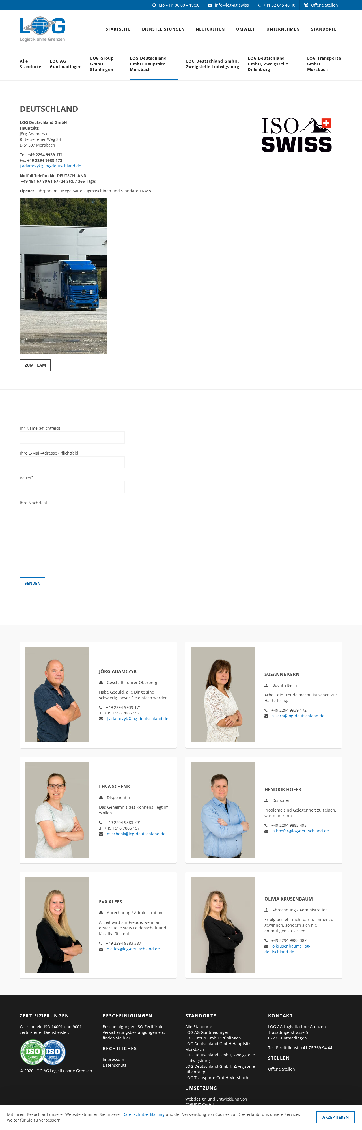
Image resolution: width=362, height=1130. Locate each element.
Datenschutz (114, 1065)
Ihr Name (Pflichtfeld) (40, 428)
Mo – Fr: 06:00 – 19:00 (179, 5)
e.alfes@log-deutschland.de (133, 949)
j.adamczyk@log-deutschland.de (50, 166)
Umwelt (245, 29)
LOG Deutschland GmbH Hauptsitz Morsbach (148, 63)
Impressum (113, 1059)
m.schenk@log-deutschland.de (136, 833)
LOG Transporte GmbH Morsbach (324, 63)
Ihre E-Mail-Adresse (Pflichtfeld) (49, 453)
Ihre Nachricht (33, 502)
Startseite (118, 29)
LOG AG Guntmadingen (66, 63)
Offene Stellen (324, 5)
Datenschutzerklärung (143, 1114)
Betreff (26, 478)
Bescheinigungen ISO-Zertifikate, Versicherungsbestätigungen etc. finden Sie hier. (134, 1032)
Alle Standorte (30, 63)
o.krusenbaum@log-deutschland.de (287, 948)
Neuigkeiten (210, 29)
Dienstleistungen (163, 29)
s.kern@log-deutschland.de (298, 715)
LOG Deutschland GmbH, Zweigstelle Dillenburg (268, 63)
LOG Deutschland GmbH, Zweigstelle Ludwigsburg (212, 63)
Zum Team (35, 365)
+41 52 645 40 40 (279, 5)
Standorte (324, 29)
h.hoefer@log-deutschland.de (300, 831)
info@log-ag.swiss (232, 5)
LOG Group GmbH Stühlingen (102, 63)
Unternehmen (283, 29)
